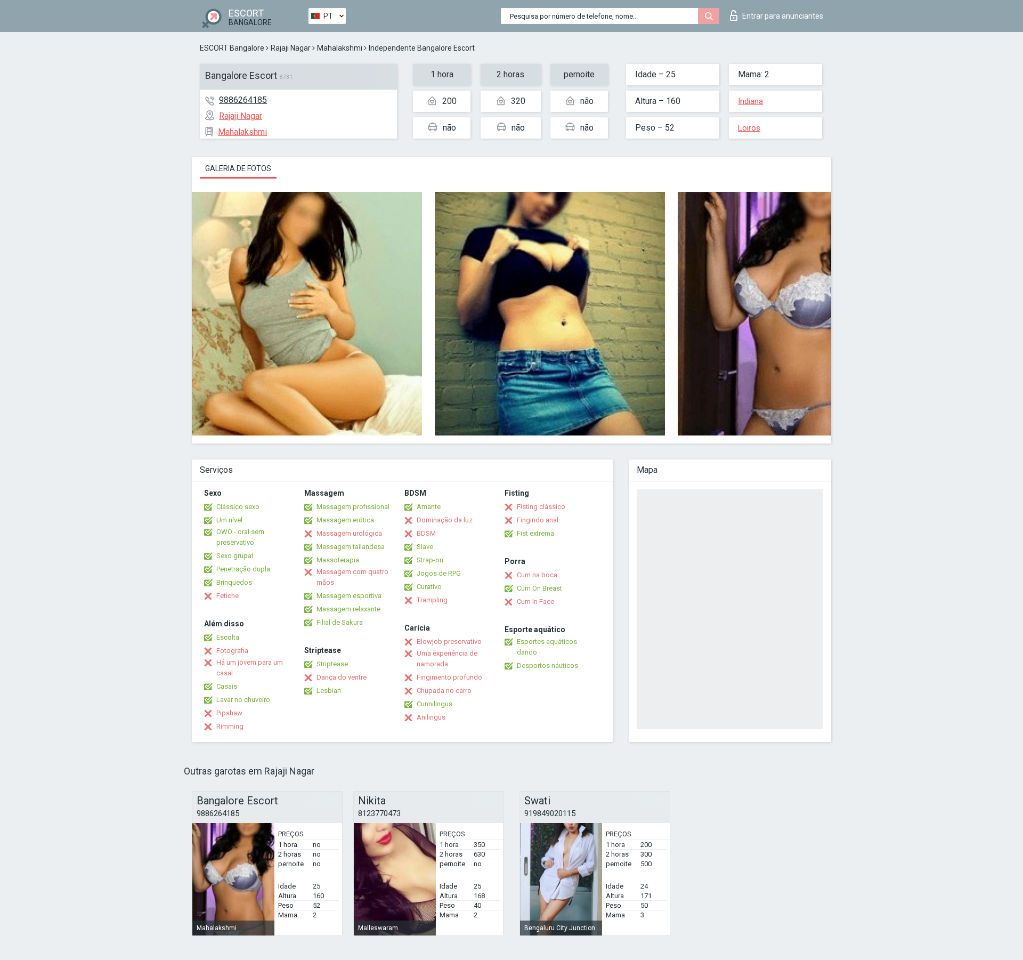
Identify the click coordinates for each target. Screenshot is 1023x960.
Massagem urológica (349, 533)
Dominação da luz (445, 520)
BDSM (426, 533)
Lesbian (328, 691)
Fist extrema (535, 533)
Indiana (750, 101)
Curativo (429, 587)
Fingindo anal (537, 520)
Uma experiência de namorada (447, 658)
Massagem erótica (345, 520)
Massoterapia (337, 560)
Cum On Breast (539, 588)
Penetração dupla (243, 569)
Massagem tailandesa (350, 547)
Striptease (332, 664)
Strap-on (430, 560)
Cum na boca (537, 575)
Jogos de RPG (439, 573)
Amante (429, 507)
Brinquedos (234, 582)
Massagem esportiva (348, 596)
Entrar (782, 16)
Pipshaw (229, 713)
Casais (226, 686)
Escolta (227, 637)
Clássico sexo (237, 507)
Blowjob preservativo (449, 642)
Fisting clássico (541, 507)
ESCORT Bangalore (232, 48)
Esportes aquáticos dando (547, 647)
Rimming (229, 726)
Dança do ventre (341, 677)
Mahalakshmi (339, 48)
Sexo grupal (234, 556)
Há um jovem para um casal (249, 667)
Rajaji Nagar (291, 48)
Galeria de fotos (238, 168)
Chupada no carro (444, 691)
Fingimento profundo (449, 677)
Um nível (229, 520)
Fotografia (232, 651)
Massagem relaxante (348, 609)
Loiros (749, 128)
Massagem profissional (352, 507)
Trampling (432, 600)
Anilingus (431, 717)
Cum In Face (535, 602)
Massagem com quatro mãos (352, 577)
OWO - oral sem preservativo (240, 537)
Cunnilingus (434, 704)
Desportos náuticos (547, 665)
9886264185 (243, 100)
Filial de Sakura (339, 622)
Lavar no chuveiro (243, 700)
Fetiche (227, 596)
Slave (425, 547)
